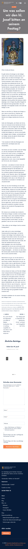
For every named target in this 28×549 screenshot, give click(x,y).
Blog (3, 500)
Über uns (4, 503)
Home (3, 498)
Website (6, 423)
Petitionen (5, 505)
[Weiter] (21, 358)
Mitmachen (6, 533)
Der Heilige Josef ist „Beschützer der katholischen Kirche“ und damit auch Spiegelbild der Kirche (20, 320)
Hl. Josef (14, 7)
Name (6, 410)
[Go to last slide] (7, 358)
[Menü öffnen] (25, 3)
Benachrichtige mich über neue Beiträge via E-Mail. (13, 441)
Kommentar (6, 388)
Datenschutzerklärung (7, 515)
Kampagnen (6, 507)
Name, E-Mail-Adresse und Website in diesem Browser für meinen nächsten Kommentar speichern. (13, 429)
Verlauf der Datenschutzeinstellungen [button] (12, 520)
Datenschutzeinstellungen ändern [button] (11, 517)
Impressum (4, 481)
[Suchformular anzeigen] (16, 3)
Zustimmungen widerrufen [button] (9, 522)
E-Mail (6, 417)
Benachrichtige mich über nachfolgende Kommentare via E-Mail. (13, 435)
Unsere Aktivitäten (7, 510)
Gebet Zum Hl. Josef (13, 347)
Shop (3, 513)
